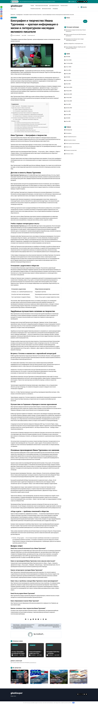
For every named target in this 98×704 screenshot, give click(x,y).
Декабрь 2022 (69, 107)
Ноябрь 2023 (69, 97)
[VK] (1, 14)
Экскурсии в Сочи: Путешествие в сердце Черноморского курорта (75, 39)
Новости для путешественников (41, 5)
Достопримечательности (54, 5)
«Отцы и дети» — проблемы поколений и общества (26, 119)
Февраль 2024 (69, 87)
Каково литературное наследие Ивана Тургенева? (27, 125)
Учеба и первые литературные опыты (23, 109)
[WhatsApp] (1, 7)
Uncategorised (13, 17)
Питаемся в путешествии (35, 8)
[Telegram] (1, 9)
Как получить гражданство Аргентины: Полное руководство (76, 30)
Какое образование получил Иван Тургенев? (26, 130)
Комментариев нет (31, 35)
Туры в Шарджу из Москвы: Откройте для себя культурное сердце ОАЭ (76, 47)
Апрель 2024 (69, 80)
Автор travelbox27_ (16, 35)
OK (73, 702)
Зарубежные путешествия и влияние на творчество (25, 112)
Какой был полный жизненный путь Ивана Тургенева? (28, 122)
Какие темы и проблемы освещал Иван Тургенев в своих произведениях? (32, 127)
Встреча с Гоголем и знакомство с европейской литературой (28, 114)
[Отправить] (1, 18)
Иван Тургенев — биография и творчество (23, 106)
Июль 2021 (68, 111)
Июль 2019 (68, 121)
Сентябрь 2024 (69, 63)
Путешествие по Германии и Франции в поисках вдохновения (29, 116)
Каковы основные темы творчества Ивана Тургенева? (28, 131)
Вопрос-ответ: (16, 121)
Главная (32, 5)
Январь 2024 (69, 90)
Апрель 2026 (68, 60)
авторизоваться (32, 662)
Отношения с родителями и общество (24, 111)
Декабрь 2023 (69, 94)
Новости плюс (69, 146)
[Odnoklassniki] (1, 16)
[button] (46, 104)
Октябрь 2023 (69, 100)
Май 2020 (68, 117)
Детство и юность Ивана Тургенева (21, 107)
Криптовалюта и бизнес (46, 8)
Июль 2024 (68, 70)
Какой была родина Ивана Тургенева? (25, 128)
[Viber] (1, 11)
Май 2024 (68, 77)
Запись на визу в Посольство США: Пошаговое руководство (76, 35)
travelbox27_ (40, 634)
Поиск (68, 17)
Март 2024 (68, 83)
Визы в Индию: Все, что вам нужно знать (74, 43)
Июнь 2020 (68, 114)
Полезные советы (64, 5)
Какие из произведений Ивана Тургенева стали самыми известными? (31, 124)
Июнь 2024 (68, 73)
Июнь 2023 (68, 104)
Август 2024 (68, 66)
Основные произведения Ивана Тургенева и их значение (26, 117)
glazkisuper (17, 5)
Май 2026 (68, 56)
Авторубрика (55, 8)
